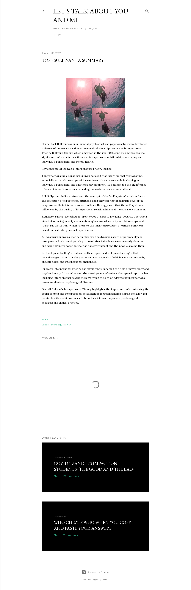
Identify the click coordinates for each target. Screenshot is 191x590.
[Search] (147, 10)
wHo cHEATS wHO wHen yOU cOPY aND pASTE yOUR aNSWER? (92, 525)
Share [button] (45, 319)
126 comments (71, 476)
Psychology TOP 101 (60, 324)
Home (58, 35)
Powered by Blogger (98, 572)
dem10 (105, 579)
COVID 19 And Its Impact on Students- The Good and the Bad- (94, 466)
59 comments (70, 535)
